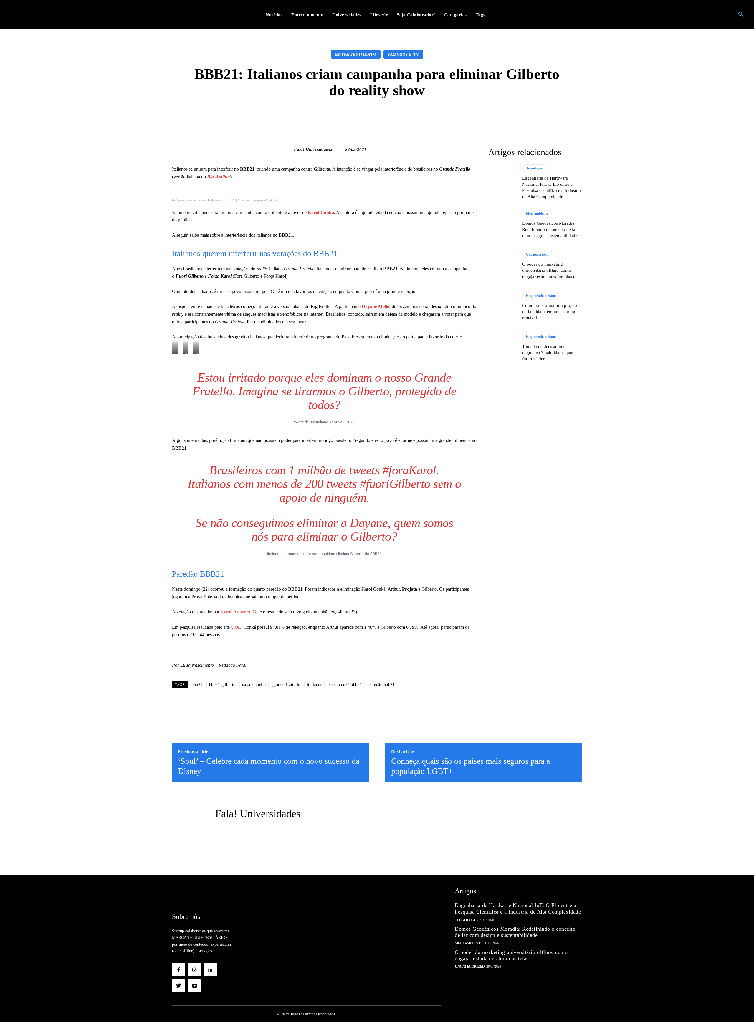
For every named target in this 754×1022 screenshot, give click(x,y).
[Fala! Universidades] (287, 149)
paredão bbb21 (381, 684)
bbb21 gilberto (222, 684)
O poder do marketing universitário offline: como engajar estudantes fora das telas (551, 270)
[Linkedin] (210, 969)
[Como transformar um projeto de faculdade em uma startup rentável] (502, 306)
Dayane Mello (375, 306)
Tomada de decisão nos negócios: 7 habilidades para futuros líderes (548, 352)
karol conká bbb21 (345, 684)
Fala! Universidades (313, 149)
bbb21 (197, 684)
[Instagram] (194, 969)
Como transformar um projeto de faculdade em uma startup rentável (549, 311)
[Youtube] (194, 985)
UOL (236, 627)
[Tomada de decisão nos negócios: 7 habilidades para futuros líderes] (502, 347)
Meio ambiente (537, 213)
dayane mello (254, 684)
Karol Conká (321, 212)
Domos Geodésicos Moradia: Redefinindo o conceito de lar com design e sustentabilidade (549, 229)
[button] (741, 15)
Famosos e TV (403, 54)
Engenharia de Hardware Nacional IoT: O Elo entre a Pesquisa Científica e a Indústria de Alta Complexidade (518, 908)
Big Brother (218, 176)
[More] (470, 116)
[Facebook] (178, 969)
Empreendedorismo (541, 296)
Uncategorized (537, 254)
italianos (314, 684)
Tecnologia (534, 168)
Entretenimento (355, 54)
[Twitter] (178, 985)
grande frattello (286, 684)
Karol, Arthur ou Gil (239, 611)
